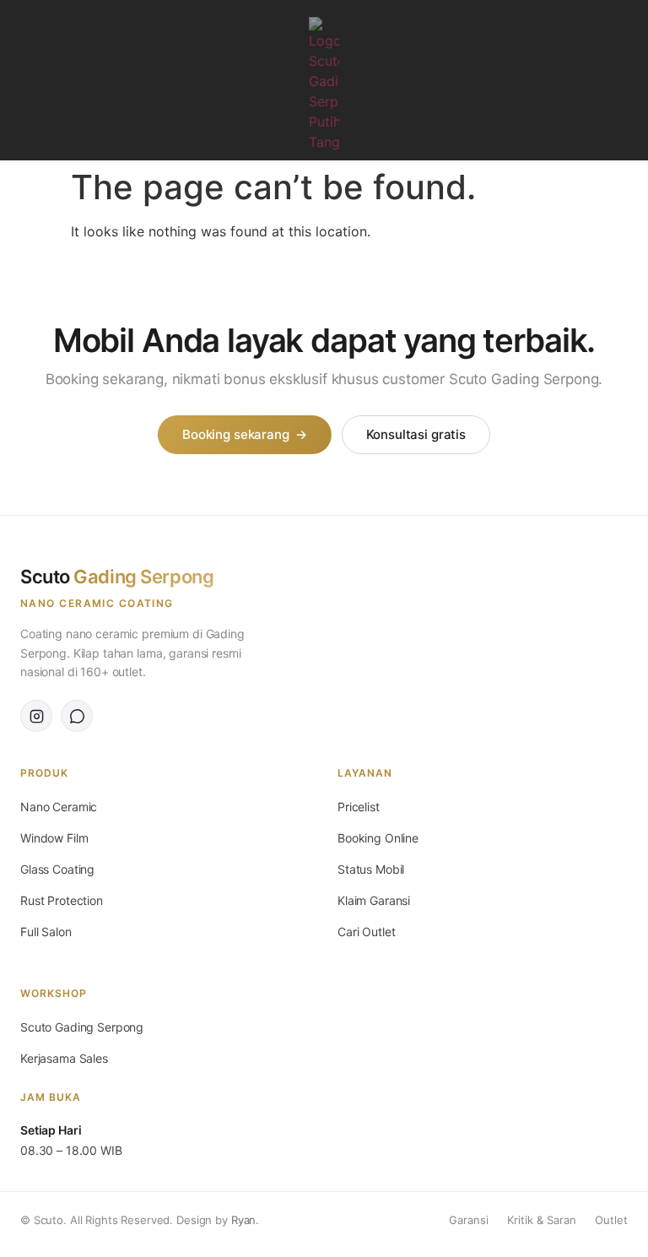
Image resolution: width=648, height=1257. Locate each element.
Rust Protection (61, 900)
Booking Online (378, 838)
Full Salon (46, 931)
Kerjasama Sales (64, 1058)
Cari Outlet (366, 931)
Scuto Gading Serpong (81, 1027)
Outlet (611, 1220)
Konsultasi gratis (416, 434)
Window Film (54, 838)
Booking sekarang (244, 434)
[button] (19, 80)
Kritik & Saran (541, 1220)
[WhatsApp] (77, 716)
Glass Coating (57, 869)
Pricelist (359, 806)
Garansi (469, 1220)
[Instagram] (626, 80)
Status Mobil (371, 869)
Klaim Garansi (374, 900)
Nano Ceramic (58, 806)
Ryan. (245, 1220)
